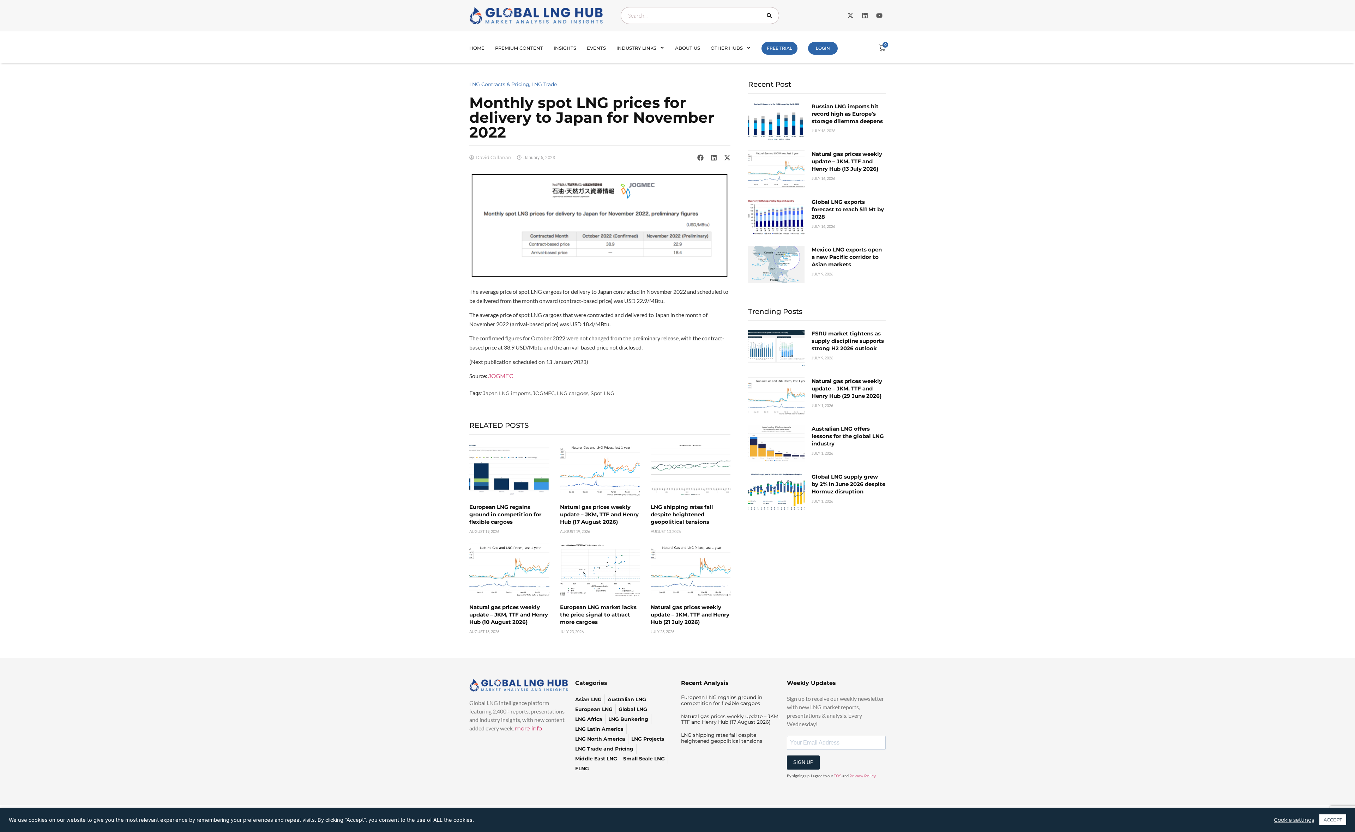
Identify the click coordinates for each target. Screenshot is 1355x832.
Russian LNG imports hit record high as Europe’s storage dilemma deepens (847, 114)
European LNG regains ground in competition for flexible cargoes (505, 514)
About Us (687, 48)
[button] (700, 157)
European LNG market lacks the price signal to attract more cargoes (598, 614)
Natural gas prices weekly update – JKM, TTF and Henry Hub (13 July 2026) (847, 161)
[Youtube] (879, 15)
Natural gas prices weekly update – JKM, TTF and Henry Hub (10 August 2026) (508, 614)
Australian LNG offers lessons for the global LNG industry (848, 436)
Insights (565, 48)
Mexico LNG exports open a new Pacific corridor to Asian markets (847, 257)
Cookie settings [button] (1294, 820)
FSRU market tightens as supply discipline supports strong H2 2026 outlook (848, 341)
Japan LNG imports (507, 393)
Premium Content (519, 48)
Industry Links (636, 48)
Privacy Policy (862, 775)
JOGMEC (500, 376)
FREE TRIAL (779, 48)
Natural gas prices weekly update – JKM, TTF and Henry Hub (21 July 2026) (690, 614)
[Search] (771, 15)
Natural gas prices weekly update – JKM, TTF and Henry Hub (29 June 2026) (847, 388)
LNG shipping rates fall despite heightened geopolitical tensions (682, 514)
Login (823, 48)
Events (596, 48)
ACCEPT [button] (1333, 819)
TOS (838, 775)
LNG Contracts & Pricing (499, 84)
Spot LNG (602, 393)
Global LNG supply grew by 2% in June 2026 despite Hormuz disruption (848, 484)
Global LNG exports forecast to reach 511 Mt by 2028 (848, 209)
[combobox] (700, 15)
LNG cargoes (573, 393)
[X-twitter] (850, 15)
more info (528, 728)
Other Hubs (727, 48)
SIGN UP (803, 762)
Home (476, 48)
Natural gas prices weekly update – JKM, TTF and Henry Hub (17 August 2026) (599, 514)
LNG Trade (544, 84)
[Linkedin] (865, 15)
